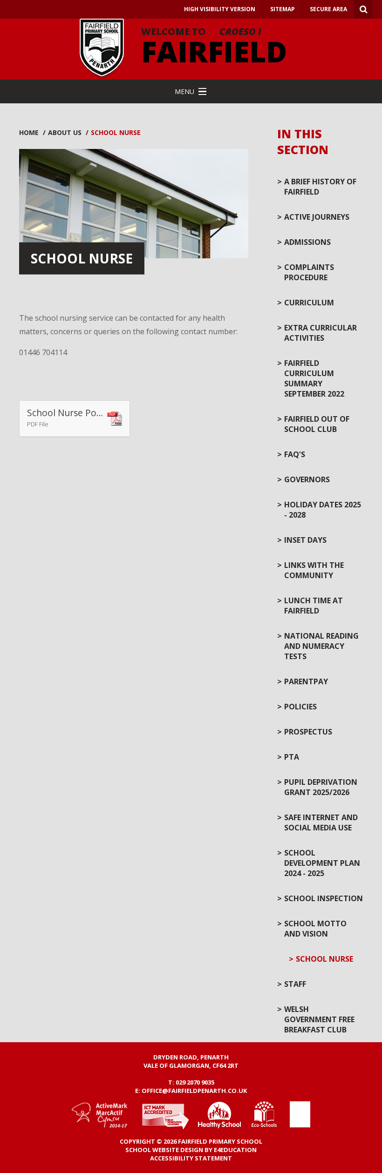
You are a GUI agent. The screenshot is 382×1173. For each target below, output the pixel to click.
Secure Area (328, 9)
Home (29, 132)
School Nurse (116, 132)
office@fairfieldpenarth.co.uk (194, 1090)
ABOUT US (65, 132)
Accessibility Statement (191, 1158)
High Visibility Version (219, 9)
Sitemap (282, 9)
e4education (235, 1150)
